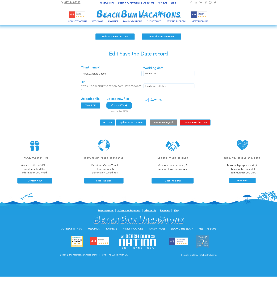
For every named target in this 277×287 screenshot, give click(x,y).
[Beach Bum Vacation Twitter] (214, 2)
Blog (173, 2)
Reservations (107, 2)
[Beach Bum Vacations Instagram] (210, 2)
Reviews (162, 2)
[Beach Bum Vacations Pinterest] (191, 2)
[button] (119, 105)
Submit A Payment (129, 2)
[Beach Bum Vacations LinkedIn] (195, 2)
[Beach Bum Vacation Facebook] (205, 2)
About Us (148, 2)
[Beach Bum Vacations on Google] (200, 2)
